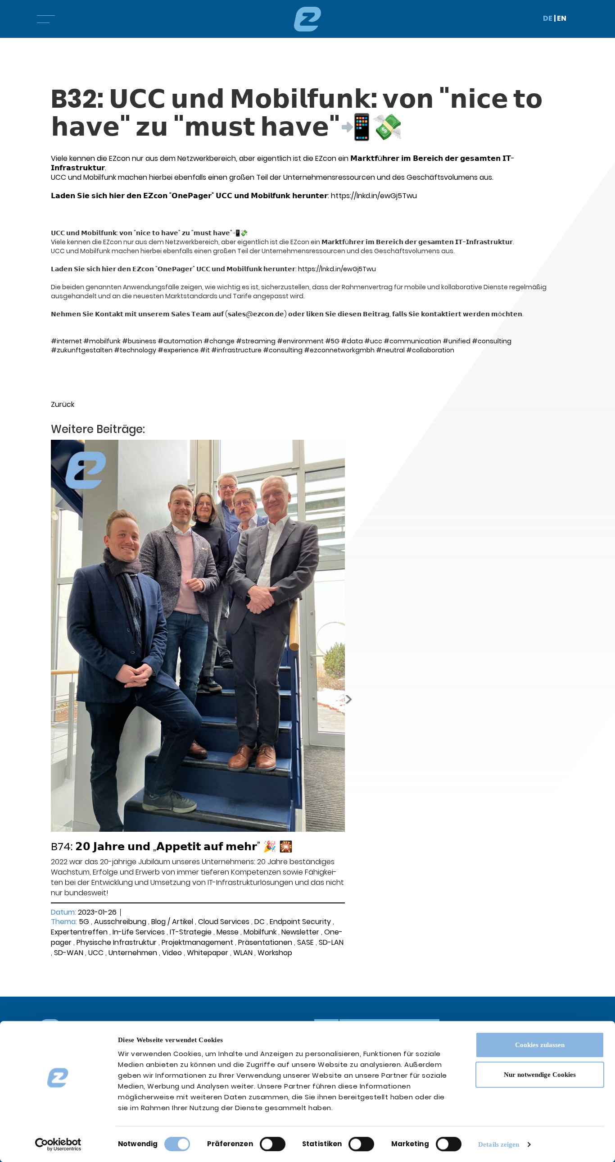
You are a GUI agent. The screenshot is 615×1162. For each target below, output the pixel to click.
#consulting (491, 341)
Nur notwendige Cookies (540, 1074)
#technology (135, 350)
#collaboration (430, 350)
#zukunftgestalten (82, 350)
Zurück (62, 404)
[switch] (272, 1144)
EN (561, 18)
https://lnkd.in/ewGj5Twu (374, 196)
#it (205, 350)
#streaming (256, 341)
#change (219, 341)
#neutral (390, 350)
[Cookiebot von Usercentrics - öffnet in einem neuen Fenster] (58, 1144)
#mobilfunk (102, 341)
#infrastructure (236, 350)
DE (547, 18)
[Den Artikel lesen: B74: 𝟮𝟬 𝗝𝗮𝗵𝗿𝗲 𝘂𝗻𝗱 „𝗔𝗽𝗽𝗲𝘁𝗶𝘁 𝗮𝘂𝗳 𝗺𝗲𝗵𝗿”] (198, 635)
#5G (332, 341)
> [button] (349, 699)
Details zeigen (498, 1144)
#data (352, 341)
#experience (178, 350)
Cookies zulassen (540, 1044)
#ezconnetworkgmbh (339, 350)
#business (139, 341)
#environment (300, 341)
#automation (180, 341)
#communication (412, 341)
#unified (456, 341)
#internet (66, 341)
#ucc (373, 341)
